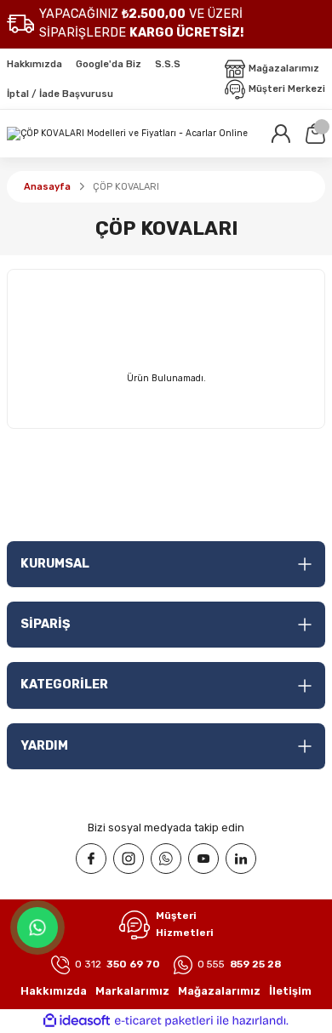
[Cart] (315, 133)
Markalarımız (132, 990)
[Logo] (127, 133)
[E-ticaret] (164, 1020)
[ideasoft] (77, 1021)
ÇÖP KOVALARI (126, 186)
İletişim (290, 990)
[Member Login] (281, 133)
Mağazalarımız (219, 990)
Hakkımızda (53, 990)
